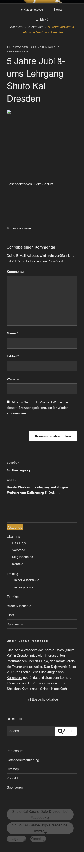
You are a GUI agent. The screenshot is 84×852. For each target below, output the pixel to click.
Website (13, 379)
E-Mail (13, 356)
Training (12, 573)
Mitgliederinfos (22, 556)
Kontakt (17, 563)
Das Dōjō (19, 542)
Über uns (13, 536)
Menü (44, 19)
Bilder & (19, 605)
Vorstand (18, 549)
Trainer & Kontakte (25, 579)
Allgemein (22, 228)
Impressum (15, 750)
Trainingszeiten (23, 587)
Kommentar (16, 271)
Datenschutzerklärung (23, 759)
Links (11, 614)
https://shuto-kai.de (44, 699)
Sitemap (13, 768)
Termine (13, 596)
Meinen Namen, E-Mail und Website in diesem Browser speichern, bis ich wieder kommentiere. (37, 407)
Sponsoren (15, 624)
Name (12, 333)
